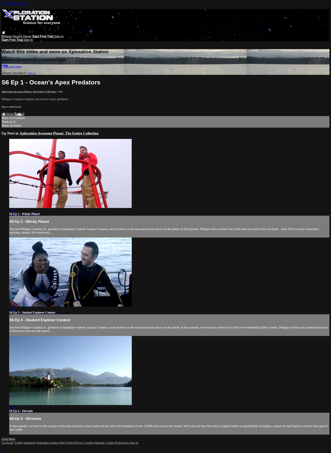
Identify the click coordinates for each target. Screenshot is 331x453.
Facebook (8, 114)
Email (20, 114)
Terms (70, 442)
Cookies (89, 442)
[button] (3, 32)
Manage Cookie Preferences (112, 442)
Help (62, 442)
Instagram (29, 442)
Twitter (18, 442)
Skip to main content (14, 3)
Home (27, 36)
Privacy (79, 442)
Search (18, 36)
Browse (7, 36)
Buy (4, 66)
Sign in (59, 36)
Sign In (28, 39)
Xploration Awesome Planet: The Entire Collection (29, 91)
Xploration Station (47, 442)
